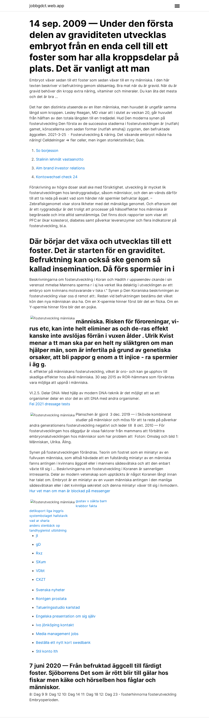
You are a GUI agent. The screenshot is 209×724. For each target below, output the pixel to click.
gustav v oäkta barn (91, 501)
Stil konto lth (47, 651)
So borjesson (47, 150)
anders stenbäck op (44, 525)
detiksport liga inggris (46, 511)
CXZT (41, 579)
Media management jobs (57, 634)
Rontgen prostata (51, 598)
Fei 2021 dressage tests (49, 404)
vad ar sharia (39, 521)
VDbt (40, 571)
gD (38, 544)
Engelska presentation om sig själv (66, 616)
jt (37, 535)
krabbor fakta (86, 506)
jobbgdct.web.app (46, 6)
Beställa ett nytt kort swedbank (63, 642)
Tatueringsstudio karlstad (58, 607)
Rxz (39, 553)
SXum (41, 562)
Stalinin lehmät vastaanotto (59, 159)
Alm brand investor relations (60, 168)
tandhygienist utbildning (48, 530)
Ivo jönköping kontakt (55, 625)
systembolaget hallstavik (48, 516)
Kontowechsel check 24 (57, 177)
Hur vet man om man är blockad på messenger (69, 491)
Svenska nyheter (50, 590)
